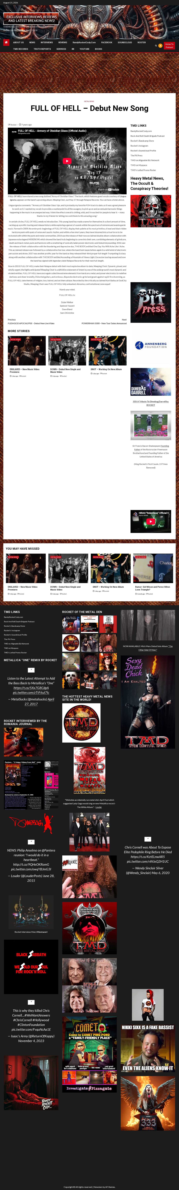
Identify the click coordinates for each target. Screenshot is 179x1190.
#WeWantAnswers (37, 1015)
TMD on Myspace (139, 165)
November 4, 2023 (31, 1041)
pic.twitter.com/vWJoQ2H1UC (148, 861)
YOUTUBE (84, 49)
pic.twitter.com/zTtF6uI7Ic (31, 692)
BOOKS (98, 49)
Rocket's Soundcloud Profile (143, 150)
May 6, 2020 (161, 873)
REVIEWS (62, 42)
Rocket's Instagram (139, 145)
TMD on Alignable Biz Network (145, 160)
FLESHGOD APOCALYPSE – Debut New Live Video (31, 321)
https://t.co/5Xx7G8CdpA (31, 688)
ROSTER (142, 42)
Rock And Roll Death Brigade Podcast (148, 136)
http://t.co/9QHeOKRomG (31, 864)
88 (73, 49)
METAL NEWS (89, 101)
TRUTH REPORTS (42, 49)
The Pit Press (136, 155)
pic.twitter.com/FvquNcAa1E (31, 1029)
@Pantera (48, 850)
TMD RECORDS (20, 49)
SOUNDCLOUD (125, 42)
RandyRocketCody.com (84, 42)
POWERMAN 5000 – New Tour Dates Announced (104, 321)
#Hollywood (40, 1020)
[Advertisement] (89, 72)
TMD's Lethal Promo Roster (143, 170)
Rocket (13, 125)
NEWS (32, 42)
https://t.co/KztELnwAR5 (148, 857)
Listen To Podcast (169, 45)
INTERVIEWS (47, 42)
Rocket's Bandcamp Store (142, 140)
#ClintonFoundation (31, 1025)
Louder (99, 807)
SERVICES (61, 49)
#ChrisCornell (22, 1020)
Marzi (39, 932)
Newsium (98, 1187)
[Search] (156, 45)
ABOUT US (18, 42)
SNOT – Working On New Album (106, 369)
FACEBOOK (106, 42)
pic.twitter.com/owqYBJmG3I (31, 869)
